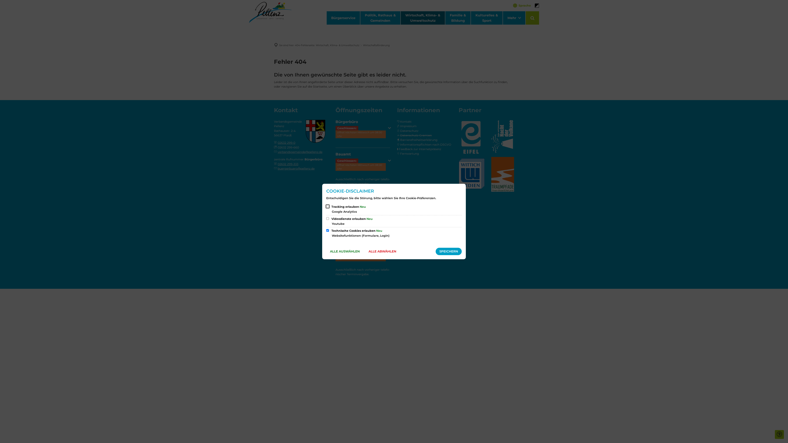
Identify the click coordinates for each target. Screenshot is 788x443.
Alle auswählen (345, 251)
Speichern (448, 251)
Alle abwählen (382, 251)
